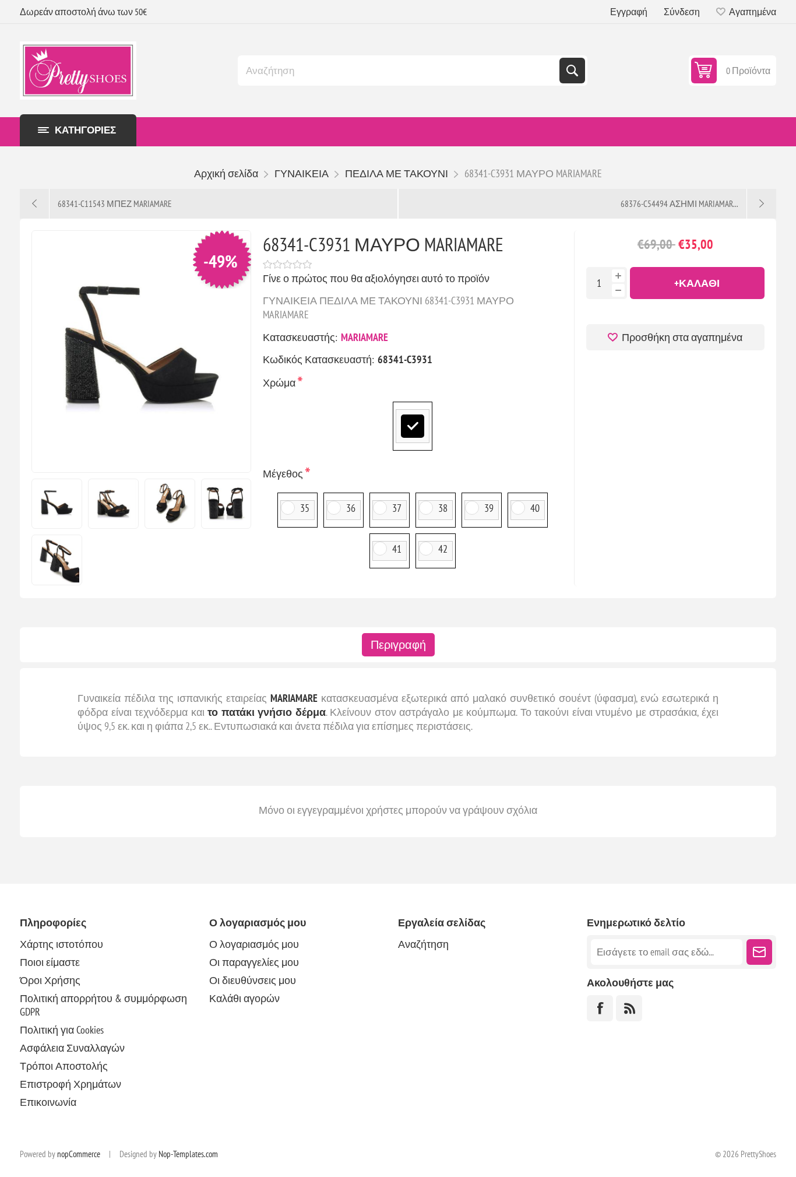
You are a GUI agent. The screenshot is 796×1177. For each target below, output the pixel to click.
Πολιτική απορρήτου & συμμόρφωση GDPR (103, 1005)
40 (535, 508)
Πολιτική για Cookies (62, 1030)
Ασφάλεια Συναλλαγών (72, 1048)
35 (304, 508)
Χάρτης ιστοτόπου (61, 944)
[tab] (398, 644)
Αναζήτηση (572, 70)
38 (443, 508)
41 (396, 549)
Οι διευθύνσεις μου (252, 980)
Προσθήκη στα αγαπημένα (682, 337)
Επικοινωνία (48, 1102)
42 (443, 549)
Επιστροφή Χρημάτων (70, 1084)
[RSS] (629, 1008)
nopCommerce (78, 1154)
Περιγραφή (398, 644)
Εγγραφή (628, 11)
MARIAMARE (364, 337)
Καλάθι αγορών (244, 998)
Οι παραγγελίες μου (254, 962)
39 (489, 508)
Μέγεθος (284, 473)
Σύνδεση (682, 11)
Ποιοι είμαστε (50, 962)
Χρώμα (280, 382)
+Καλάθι (697, 283)
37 (396, 508)
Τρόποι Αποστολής (64, 1066)
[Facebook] (600, 1008)
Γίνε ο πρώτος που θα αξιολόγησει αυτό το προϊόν (376, 278)
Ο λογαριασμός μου (254, 944)
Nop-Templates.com (188, 1154)
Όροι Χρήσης (50, 980)
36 (350, 508)
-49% (220, 261)
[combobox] (399, 70)
